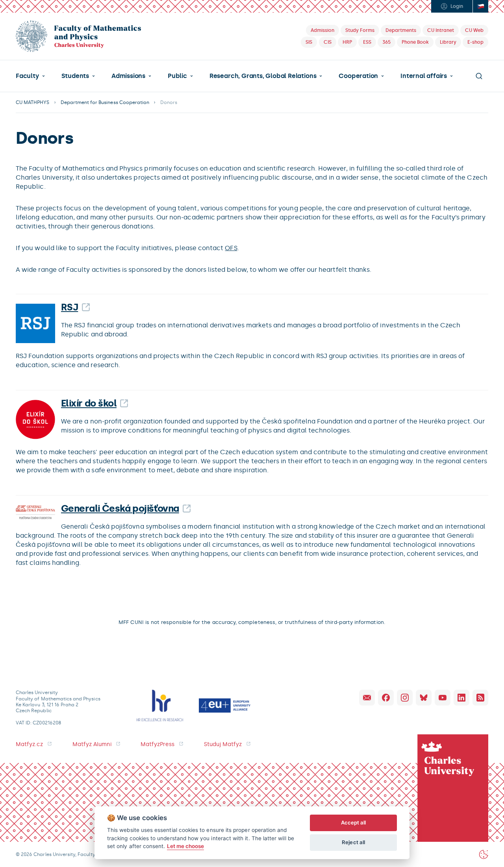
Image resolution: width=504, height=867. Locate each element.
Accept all (353, 822)
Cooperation (358, 76)
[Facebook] (386, 697)
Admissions (128, 76)
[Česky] (480, 6)
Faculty (27, 76)
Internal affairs (423, 76)
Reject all (353, 842)
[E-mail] (367, 697)
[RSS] (480, 697)
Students (75, 76)
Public (177, 76)
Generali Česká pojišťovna (120, 508)
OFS (231, 248)
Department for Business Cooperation (105, 102)
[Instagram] (405, 697)
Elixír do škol (89, 403)
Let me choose (185, 846)
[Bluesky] (424, 697)
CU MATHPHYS (33, 102)
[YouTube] (442, 697)
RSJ (69, 307)
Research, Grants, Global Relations (262, 76)
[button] (30, 76)
